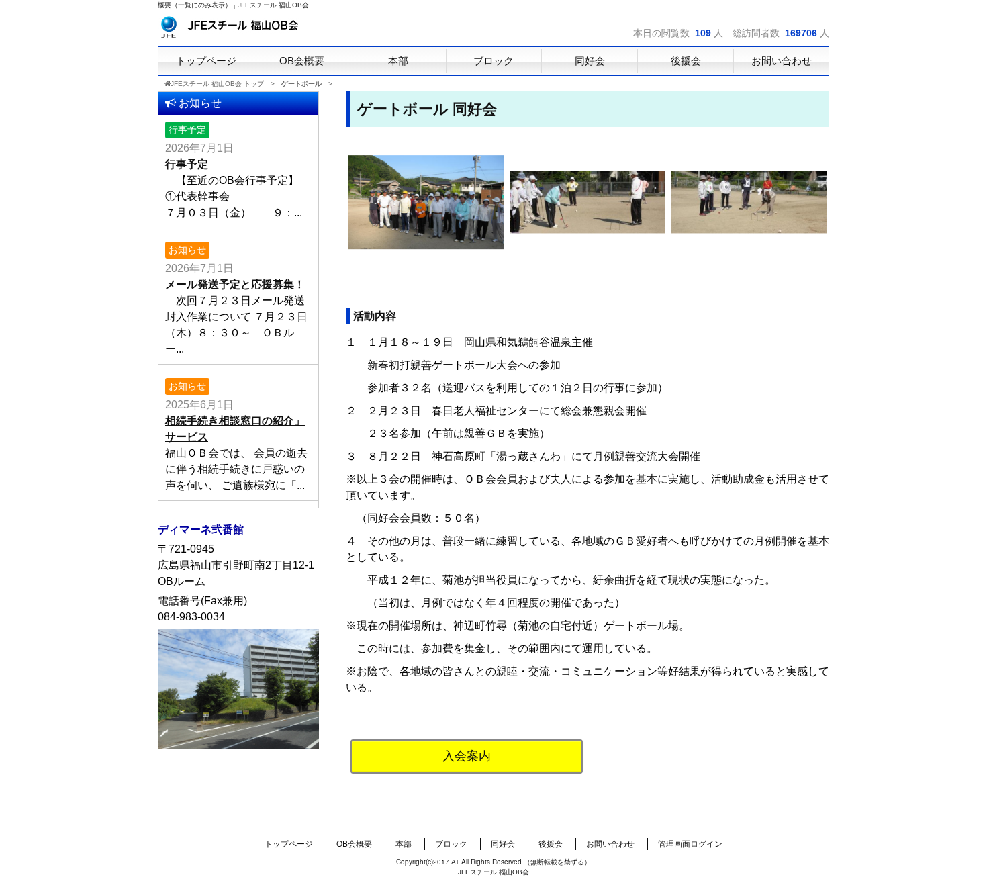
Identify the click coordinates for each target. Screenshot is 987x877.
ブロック (451, 844)
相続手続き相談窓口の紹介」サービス (235, 429)
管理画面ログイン (690, 844)
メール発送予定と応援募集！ (235, 284)
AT (455, 862)
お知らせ (187, 249)
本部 (403, 844)
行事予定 (187, 129)
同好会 (503, 844)
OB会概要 (354, 844)
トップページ (289, 844)
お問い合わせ (610, 844)
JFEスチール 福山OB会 (273, 5)
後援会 (550, 844)
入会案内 (466, 756)
